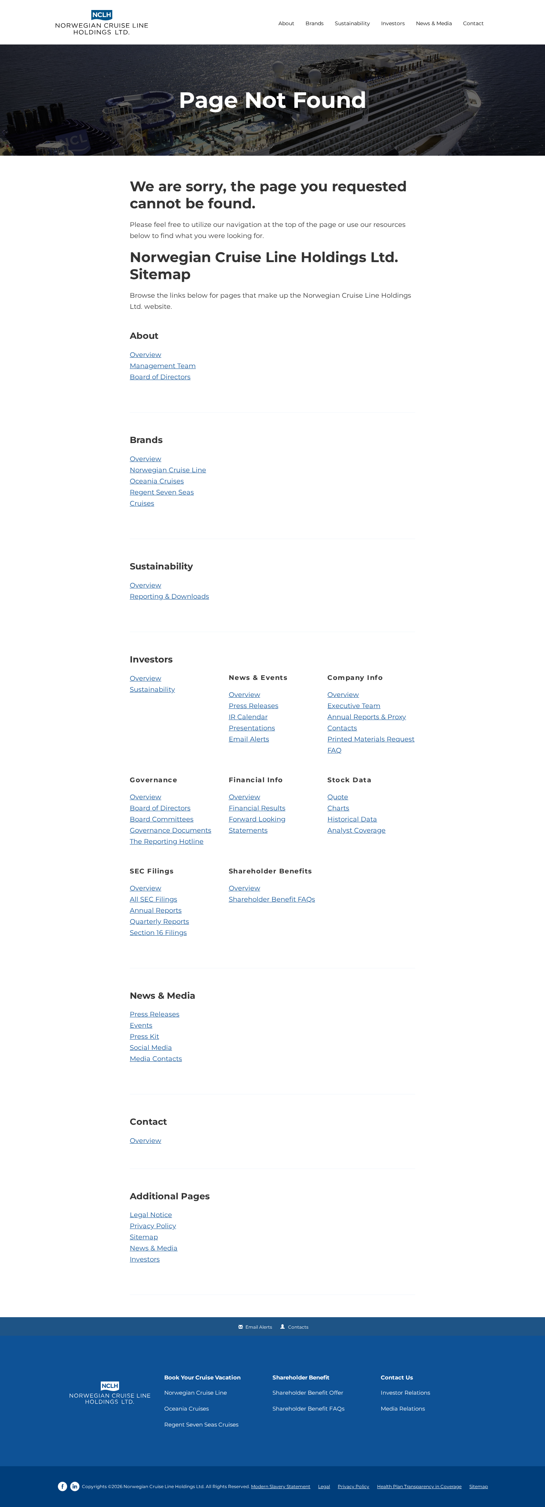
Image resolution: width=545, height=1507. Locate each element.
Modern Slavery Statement (280, 1486)
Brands (314, 23)
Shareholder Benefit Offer (307, 1392)
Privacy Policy (153, 1226)
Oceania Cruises (157, 481)
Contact (473, 23)
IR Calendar (248, 717)
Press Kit (144, 1036)
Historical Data (352, 819)
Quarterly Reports (159, 922)
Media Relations (403, 1408)
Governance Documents (170, 830)
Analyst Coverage (356, 830)
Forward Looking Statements (257, 825)
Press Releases (253, 706)
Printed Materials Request (370, 739)
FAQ (334, 750)
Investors (393, 23)
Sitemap (144, 1237)
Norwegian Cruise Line (168, 470)
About (286, 23)
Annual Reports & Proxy (366, 717)
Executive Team (353, 706)
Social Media (151, 1048)
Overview (145, 355)
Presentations (252, 728)
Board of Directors (160, 377)
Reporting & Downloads (169, 596)
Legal (324, 1486)
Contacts (342, 728)
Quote (337, 797)
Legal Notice (151, 1215)
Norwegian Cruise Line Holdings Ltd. (164, 1486)
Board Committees (162, 819)
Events (141, 1025)
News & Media (434, 23)
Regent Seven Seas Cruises (162, 498)
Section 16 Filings (158, 933)
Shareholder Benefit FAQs (272, 899)
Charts (338, 808)
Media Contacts (156, 1059)
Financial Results (257, 808)
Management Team (163, 366)
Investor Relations (405, 1392)
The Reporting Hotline (167, 841)
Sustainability (352, 23)
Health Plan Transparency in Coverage (419, 1486)
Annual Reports (156, 910)
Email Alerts (249, 739)
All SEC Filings (153, 899)
